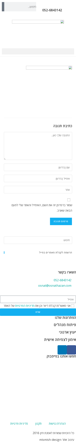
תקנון (38, 423)
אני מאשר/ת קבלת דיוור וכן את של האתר (37, 306)
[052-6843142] (67, 6)
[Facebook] (71, 350)
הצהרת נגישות (57, 423)
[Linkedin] (62, 350)
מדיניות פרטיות (19, 423)
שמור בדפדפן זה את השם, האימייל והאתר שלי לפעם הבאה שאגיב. (41, 207)
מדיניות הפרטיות (24, 306)
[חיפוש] (3, 6)
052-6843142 (52, 10)
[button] (38, 51)
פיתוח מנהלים (65, 324)
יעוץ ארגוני (67, 332)
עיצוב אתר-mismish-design (56, 440)
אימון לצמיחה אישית (60, 339)
